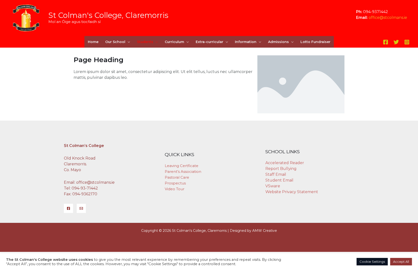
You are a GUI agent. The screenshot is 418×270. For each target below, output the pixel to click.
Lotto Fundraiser (315, 42)
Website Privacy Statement (291, 192)
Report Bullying (281, 168)
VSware (272, 186)
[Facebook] (385, 42)
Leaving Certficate (181, 165)
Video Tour (174, 189)
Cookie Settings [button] (372, 261)
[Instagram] (407, 42)
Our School (115, 42)
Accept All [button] (401, 261)
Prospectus (175, 183)
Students (145, 42)
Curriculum (174, 42)
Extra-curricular (209, 42)
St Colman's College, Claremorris (108, 15)
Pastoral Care (177, 177)
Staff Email (275, 174)
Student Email (279, 180)
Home (93, 42)
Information (245, 42)
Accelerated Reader (284, 163)
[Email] (81, 208)
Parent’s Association (183, 171)
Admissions (278, 42)
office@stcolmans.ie (388, 17)
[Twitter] (396, 42)
